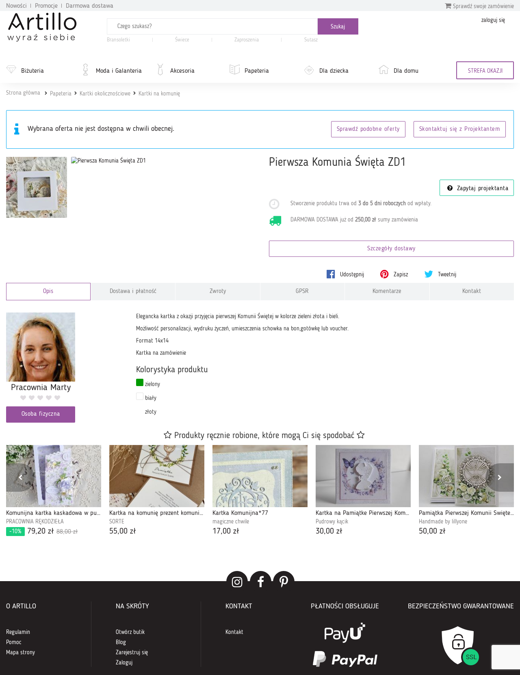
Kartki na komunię (159, 94)
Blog (121, 642)
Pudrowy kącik (332, 522)
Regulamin (18, 632)
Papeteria (257, 71)
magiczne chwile (230, 522)
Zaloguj (124, 663)
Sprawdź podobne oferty (368, 129)
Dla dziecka (334, 71)
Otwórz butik (130, 632)
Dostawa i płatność (133, 292)
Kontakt (471, 292)
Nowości (16, 6)
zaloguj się (493, 20)
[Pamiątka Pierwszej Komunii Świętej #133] (466, 476)
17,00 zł (225, 531)
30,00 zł (329, 531)
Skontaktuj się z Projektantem (459, 129)
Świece (182, 40)
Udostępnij (351, 275)
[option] (53, 491)
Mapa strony (20, 652)
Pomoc (14, 642)
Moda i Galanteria (119, 71)
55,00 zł (122, 531)
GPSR (302, 292)
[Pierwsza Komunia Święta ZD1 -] (36, 187)
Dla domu (406, 71)
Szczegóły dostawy (391, 249)
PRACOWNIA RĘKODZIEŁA (35, 522)
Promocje (46, 6)
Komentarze (387, 292)
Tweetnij (446, 275)
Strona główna (23, 93)
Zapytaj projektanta (481, 189)
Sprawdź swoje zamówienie (482, 6)
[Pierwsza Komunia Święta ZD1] (108, 161)
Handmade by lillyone (443, 522)
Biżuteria (32, 71)
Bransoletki (118, 40)
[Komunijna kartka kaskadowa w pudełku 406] (53, 476)
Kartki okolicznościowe (105, 94)
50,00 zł (432, 531)
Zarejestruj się (132, 652)
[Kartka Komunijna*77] (260, 476)
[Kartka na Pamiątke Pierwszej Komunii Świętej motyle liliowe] (363, 476)
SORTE (116, 522)
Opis (48, 292)
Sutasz (311, 40)
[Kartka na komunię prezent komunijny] (156, 476)
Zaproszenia (246, 40)
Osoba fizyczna (41, 414)
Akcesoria (182, 71)
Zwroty (218, 292)
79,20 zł (43, 531)
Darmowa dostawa (89, 6)
